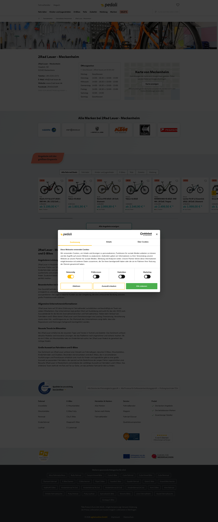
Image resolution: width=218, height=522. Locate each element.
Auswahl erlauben (109, 286)
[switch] (96, 276)
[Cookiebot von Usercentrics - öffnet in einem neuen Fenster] (142, 234)
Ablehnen (76, 286)
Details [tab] (109, 242)
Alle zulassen (141, 286)
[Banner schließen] (157, 234)
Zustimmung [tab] (75, 242)
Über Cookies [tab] (143, 242)
